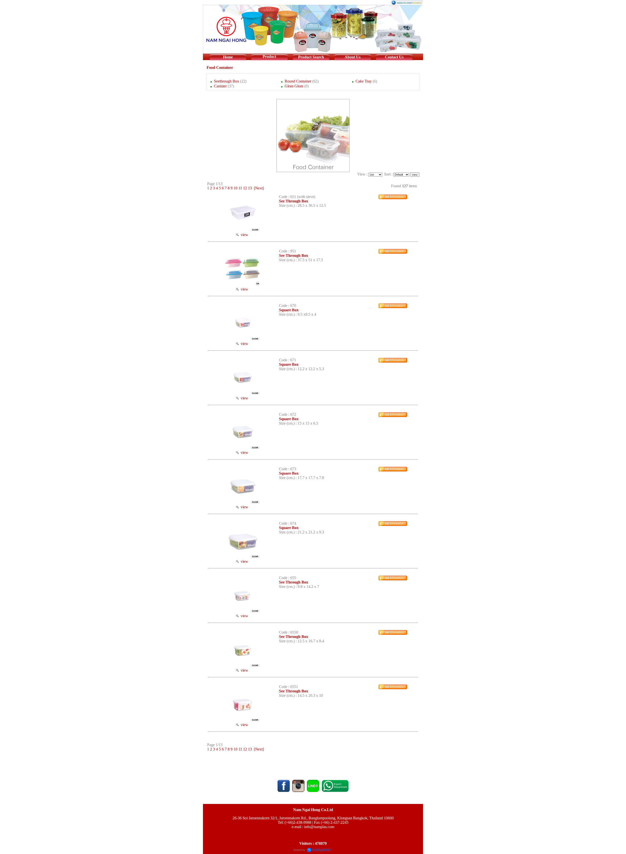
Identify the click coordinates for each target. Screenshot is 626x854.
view (243, 235)
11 (240, 188)
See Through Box (293, 201)
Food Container (220, 67)
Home (228, 57)
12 (245, 188)
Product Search (311, 57)
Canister (220, 86)
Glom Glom (294, 86)
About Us (352, 57)
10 (235, 188)
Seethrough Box (226, 81)
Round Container (298, 81)
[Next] (259, 188)
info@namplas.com (319, 827)
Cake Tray (364, 81)
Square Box (289, 310)
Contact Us (394, 57)
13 (250, 188)
